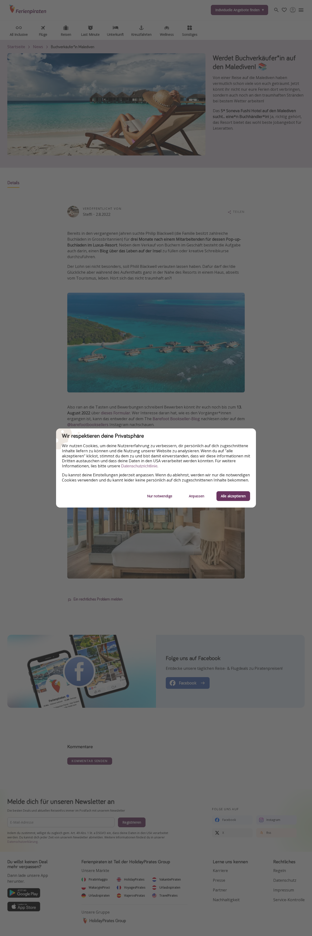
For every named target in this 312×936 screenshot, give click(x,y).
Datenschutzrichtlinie (139, 466)
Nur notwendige (159, 496)
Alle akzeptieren (233, 496)
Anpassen (196, 496)
